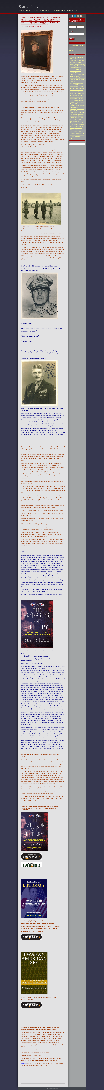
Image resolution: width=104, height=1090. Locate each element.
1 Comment (38, 26)
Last (78, 28)
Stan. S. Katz (36, 9)
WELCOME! (71, 50)
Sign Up (71, 38)
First (70, 28)
